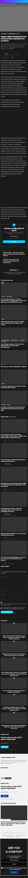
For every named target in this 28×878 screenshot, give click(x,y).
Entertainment (5, 340)
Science (3, 404)
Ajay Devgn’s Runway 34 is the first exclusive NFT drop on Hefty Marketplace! (12, 345)
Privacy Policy (10, 835)
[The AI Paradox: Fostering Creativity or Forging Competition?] (14, 450)
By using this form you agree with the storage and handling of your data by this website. (13, 608)
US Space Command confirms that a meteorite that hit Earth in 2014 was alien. (13, 408)
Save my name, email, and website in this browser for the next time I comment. (14, 604)
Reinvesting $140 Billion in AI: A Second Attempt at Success (13, 534)
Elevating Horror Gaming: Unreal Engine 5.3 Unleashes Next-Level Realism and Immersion (13, 484)
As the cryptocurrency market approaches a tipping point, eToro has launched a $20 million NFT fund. (13, 300)
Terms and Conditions (20, 835)
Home (4, 835)
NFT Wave (3, 341)
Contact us (18, 836)
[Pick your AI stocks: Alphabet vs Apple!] (14, 357)
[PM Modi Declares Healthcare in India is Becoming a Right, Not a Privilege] (14, 646)
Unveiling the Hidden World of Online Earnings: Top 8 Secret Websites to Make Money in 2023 (14, 708)
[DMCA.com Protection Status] (6, 779)
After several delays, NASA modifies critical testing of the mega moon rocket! (12, 323)
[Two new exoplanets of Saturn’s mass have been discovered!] (14, 377)
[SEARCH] (26, 1)
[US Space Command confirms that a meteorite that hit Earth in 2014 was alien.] (14, 398)
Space (3, 319)
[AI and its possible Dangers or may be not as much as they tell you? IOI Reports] (14, 547)
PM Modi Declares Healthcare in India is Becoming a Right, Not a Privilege (14, 654)
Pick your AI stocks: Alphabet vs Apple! (13, 367)
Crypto (3, 296)
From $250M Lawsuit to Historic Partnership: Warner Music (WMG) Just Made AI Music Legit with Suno (14, 436)
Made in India (14, 340)
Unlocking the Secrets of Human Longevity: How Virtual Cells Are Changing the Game (11, 509)
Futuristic (12, 417)
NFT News (9, 296)
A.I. (2, 364)
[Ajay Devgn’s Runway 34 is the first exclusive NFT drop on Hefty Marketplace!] (14, 335)
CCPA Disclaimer (11, 836)
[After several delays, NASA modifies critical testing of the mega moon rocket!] (14, 312)
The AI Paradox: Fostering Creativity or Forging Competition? (13, 460)
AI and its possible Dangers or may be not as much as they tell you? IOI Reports (13, 558)
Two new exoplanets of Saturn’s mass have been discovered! (13, 387)
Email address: (14, 236)
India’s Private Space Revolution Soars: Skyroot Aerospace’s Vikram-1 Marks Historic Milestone (14, 637)
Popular (2, 283)
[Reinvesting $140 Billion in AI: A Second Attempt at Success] (14, 524)
